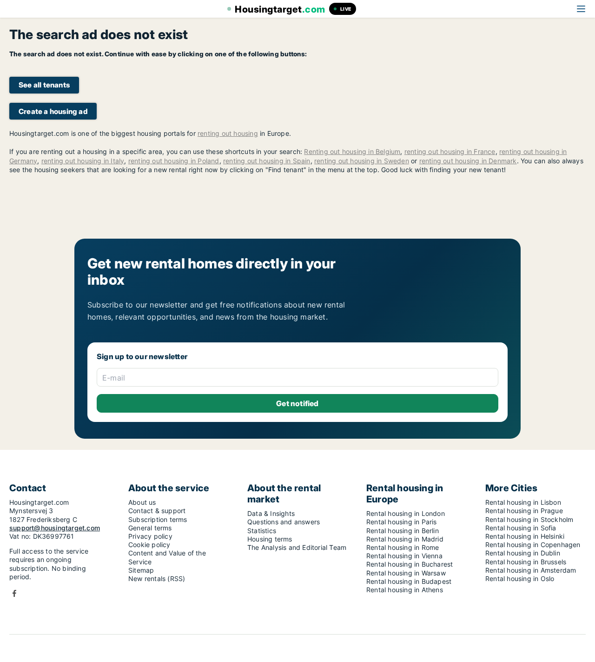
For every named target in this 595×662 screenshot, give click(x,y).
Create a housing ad (53, 111)
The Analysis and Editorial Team (296, 547)
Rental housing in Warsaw (406, 573)
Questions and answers (283, 522)
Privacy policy (150, 536)
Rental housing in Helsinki (524, 536)
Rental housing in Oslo (519, 578)
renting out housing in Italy (83, 161)
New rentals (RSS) (156, 578)
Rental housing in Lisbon (523, 502)
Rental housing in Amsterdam (530, 570)
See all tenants (44, 84)
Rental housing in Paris (401, 522)
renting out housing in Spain (267, 161)
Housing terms (269, 539)
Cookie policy (149, 544)
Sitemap (141, 570)
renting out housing (228, 133)
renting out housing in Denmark (468, 161)
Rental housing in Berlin (402, 531)
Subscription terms (157, 519)
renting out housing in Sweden (361, 161)
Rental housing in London (405, 513)
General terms (150, 528)
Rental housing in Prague (524, 511)
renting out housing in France (450, 151)
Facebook (14, 593)
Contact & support (156, 511)
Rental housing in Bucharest (409, 564)
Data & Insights (271, 513)
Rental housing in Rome (402, 547)
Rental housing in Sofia (520, 528)
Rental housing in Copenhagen (533, 544)
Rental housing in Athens (404, 590)
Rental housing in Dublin (522, 553)
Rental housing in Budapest (408, 581)
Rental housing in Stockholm (529, 519)
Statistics (261, 531)
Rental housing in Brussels (525, 562)
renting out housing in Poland (173, 161)
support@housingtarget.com (54, 528)
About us (142, 502)
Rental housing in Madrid (404, 539)
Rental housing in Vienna (404, 556)
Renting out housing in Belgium (352, 151)
